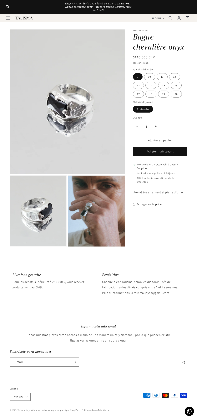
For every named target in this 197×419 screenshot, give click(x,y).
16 (176, 85)
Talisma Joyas (25, 410)
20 (176, 94)
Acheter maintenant (160, 151)
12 (174, 76)
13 (138, 85)
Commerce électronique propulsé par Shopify (55, 410)
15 (163, 85)
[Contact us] (189, 411)
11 (162, 76)
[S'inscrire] (74, 362)
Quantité (138, 117)
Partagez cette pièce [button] (149, 204)
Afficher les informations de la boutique (155, 179)
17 (138, 94)
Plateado (143, 109)
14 (150, 85)
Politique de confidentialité (96, 410)
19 (163, 94)
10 (149, 76)
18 (150, 94)
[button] (8, 18)
